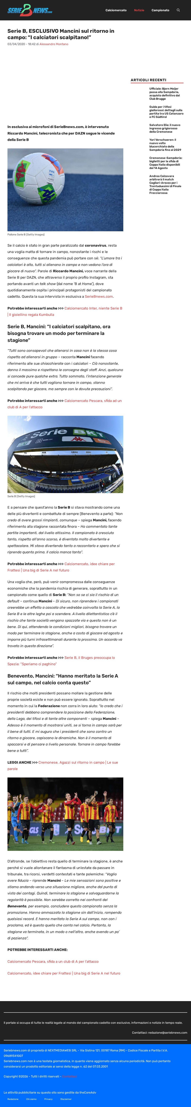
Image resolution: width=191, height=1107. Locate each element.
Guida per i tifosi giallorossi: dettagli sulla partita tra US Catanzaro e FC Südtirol (166, 112)
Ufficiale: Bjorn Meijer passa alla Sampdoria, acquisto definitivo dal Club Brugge (164, 93)
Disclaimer (66, 1099)
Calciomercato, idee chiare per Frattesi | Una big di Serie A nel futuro (63, 973)
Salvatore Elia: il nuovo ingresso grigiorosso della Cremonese (164, 128)
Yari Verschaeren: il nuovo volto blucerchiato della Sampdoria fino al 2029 (165, 145)
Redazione (12, 1099)
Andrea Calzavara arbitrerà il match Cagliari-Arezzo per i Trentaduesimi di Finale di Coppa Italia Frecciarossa (165, 184)
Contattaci (69, 1076)
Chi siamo (31, 1099)
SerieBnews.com (99, 296)
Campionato (160, 10)
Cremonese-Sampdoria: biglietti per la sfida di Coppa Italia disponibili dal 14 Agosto (165, 163)
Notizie (139, 10)
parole (12, 769)
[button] (178, 10)
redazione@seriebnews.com (167, 1032)
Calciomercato (116, 10)
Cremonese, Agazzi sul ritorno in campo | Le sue (78, 762)
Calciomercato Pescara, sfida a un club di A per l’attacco (53, 961)
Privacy (48, 1099)
